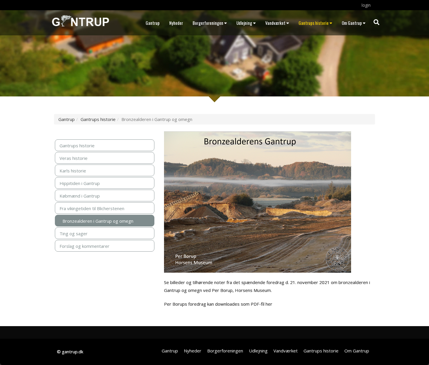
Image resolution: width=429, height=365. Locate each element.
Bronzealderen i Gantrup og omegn (97, 221)
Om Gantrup (352, 23)
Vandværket (275, 23)
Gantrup (153, 23)
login (366, 5)
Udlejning (244, 23)
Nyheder (176, 23)
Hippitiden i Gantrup (80, 183)
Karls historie (73, 171)
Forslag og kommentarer (84, 246)
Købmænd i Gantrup (80, 196)
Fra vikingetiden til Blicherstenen (92, 208)
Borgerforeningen (208, 23)
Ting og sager (74, 233)
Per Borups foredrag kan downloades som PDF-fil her (218, 304)
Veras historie (74, 158)
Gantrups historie (314, 23)
